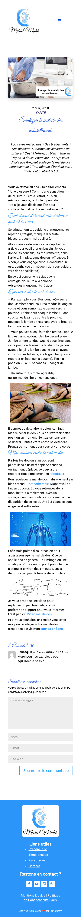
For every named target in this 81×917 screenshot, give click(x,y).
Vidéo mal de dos (39, 614)
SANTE (41, 112)
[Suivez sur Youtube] (37, 884)
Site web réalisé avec (30, 910)
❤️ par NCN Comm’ (52, 910)
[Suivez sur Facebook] (29, 884)
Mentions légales (33, 895)
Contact (34, 866)
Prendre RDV (38, 849)
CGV (54, 900)
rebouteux (57, 474)
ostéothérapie (39, 484)
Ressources (37, 860)
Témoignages (38, 855)
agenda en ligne (51, 629)
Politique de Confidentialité (42, 898)
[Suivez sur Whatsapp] (52, 884)
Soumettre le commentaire (46, 770)
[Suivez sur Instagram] (44, 884)
